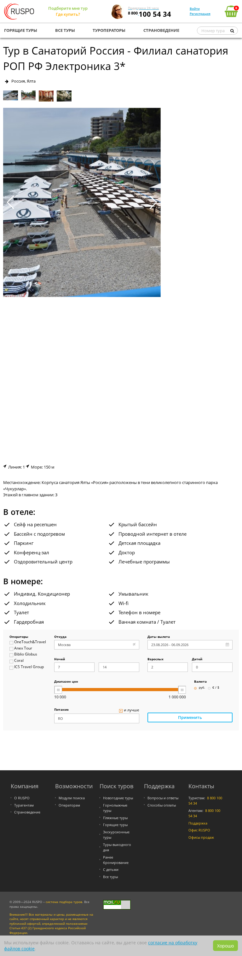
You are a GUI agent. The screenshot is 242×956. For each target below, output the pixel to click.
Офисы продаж (201, 837)
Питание (61, 710)
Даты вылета (158, 637)
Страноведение (27, 812)
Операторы (18, 637)
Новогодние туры (118, 798)
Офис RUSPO (199, 830)
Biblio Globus (25, 654)
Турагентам (24, 805)
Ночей (59, 659)
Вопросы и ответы (162, 798)
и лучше (131, 710)
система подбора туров (64, 902)
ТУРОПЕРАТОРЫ (109, 30)
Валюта (200, 682)
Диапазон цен (66, 682)
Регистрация (200, 13)
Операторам (69, 805)
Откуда (60, 637)
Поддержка (197, 823)
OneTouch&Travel (30, 642)
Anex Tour (23, 648)
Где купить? (68, 14)
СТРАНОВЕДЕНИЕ (161, 30)
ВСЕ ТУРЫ (65, 30)
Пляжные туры (115, 817)
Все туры (110, 876)
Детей (197, 659)
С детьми (110, 869)
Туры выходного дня (117, 847)
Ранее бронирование (116, 860)
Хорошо (225, 946)
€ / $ (215, 688)
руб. (202, 688)
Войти (195, 8)
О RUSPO (22, 798)
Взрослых (155, 659)
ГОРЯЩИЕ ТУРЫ (20, 30)
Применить (190, 717)
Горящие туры (115, 824)
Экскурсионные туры (116, 835)
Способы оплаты (161, 805)
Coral (19, 661)
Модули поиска (72, 798)
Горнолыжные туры (115, 808)
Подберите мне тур (68, 8)
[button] (153, 202)
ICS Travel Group (29, 667)
